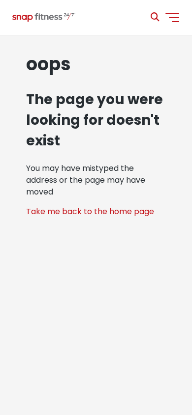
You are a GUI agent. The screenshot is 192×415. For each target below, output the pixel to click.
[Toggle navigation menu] (172, 17)
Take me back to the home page (90, 211)
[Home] (43, 17)
